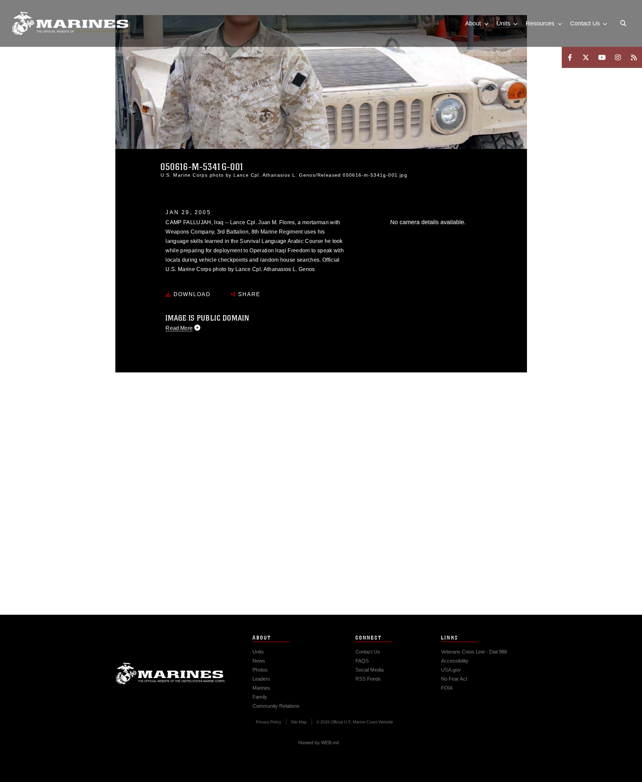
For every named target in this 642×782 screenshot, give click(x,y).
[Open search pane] (623, 23)
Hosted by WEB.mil (318, 742)
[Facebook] (570, 57)
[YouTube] (602, 57)
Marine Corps (170, 673)
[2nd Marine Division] (70, 23)
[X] (586, 57)
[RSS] (634, 57)
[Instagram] (618, 57)
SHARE (248, 294)
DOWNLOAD (191, 294)
